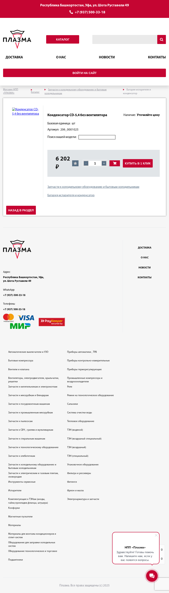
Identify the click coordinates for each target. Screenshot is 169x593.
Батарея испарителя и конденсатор (71, 195)
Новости (107, 57)
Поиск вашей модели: (61, 137)
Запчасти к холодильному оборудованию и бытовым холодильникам (93, 187)
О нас (61, 57)
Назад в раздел (21, 210)
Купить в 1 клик (138, 163)
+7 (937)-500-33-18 (14, 295)
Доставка (14, 57)
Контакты (157, 57)
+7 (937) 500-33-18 (90, 12)
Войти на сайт (85, 73)
